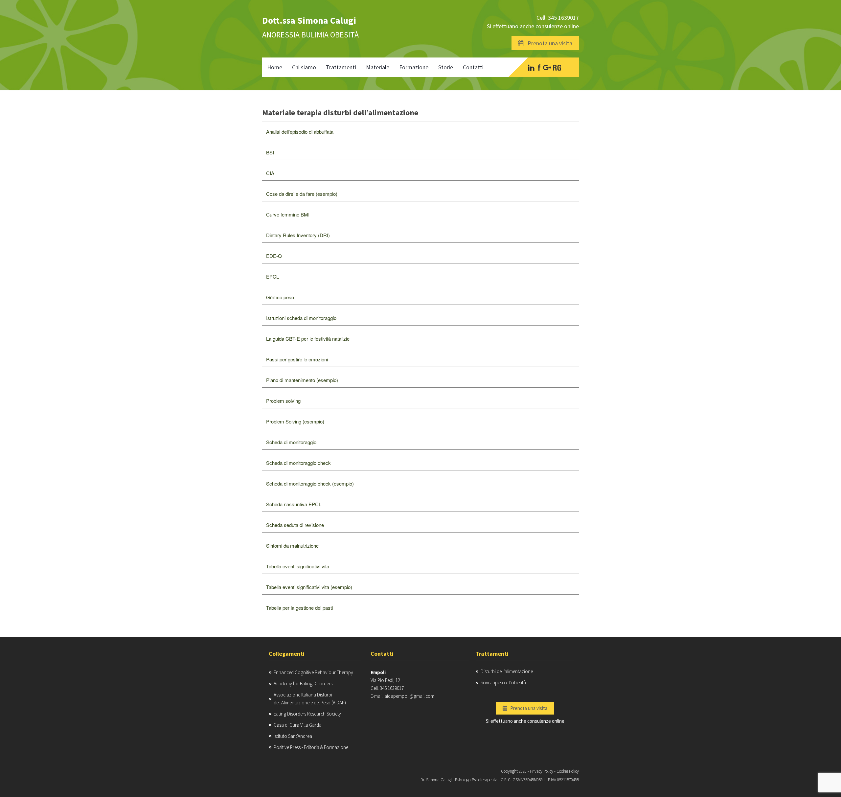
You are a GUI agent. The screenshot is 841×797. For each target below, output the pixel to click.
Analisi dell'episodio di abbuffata (299, 131)
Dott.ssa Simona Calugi (309, 20)
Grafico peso (280, 297)
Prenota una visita (548, 43)
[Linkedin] (531, 67)
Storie (445, 67)
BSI (270, 152)
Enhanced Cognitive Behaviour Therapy (313, 672)
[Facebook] (538, 67)
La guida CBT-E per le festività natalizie (308, 338)
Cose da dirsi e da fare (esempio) (301, 193)
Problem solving (283, 400)
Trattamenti (341, 67)
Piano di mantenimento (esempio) (302, 379)
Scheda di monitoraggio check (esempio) (310, 483)
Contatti (473, 67)
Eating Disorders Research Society (307, 714)
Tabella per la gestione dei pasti (299, 607)
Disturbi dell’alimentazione (507, 671)
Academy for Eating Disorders (303, 683)
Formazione (413, 67)
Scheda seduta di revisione (295, 524)
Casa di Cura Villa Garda (298, 725)
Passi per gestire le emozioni (297, 359)
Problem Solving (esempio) (295, 421)
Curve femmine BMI (287, 214)
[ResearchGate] (557, 67)
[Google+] (547, 67)
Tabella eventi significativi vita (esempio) (309, 586)
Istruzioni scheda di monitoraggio (301, 317)
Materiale (377, 67)
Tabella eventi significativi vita (297, 566)
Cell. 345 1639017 (557, 17)
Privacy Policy (541, 771)
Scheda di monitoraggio (291, 442)
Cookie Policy (568, 771)
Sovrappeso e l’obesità (503, 682)
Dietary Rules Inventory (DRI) (298, 235)
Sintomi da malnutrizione (292, 545)
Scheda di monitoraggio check (298, 462)
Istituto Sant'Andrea (293, 736)
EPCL (272, 276)
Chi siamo (304, 67)
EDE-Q (274, 255)
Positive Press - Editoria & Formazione (311, 747)
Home (274, 67)
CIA (270, 173)
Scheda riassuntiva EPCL (293, 504)
